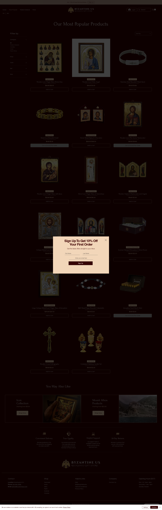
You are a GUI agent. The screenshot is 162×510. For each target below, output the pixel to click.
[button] (106, 240)
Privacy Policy (66, 507)
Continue (154, 507)
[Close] (160, 507)
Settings (146, 507)
